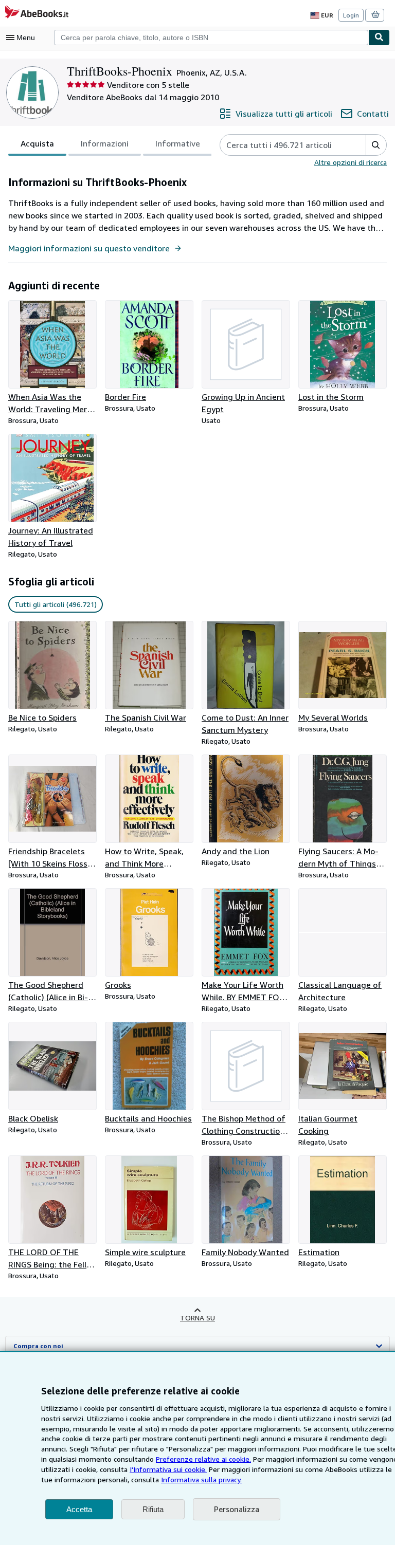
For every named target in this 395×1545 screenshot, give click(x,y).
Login (351, 15)
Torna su (197, 1317)
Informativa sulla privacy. (201, 1479)
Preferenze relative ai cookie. (203, 1459)
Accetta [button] (79, 1509)
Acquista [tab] (37, 143)
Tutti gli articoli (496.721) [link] (55, 604)
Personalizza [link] (236, 1509)
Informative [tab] (177, 143)
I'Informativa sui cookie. (168, 1469)
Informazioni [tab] (105, 143)
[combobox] (211, 37)
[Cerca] (379, 37)
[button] (376, 145)
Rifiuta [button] (153, 1509)
